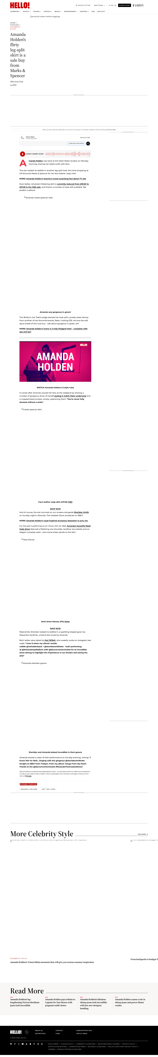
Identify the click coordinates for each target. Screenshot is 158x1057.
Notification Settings (57, 1046)
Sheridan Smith (81, 512)
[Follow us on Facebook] (15, 1044)
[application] (55, 361)
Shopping (83, 11)
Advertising (40, 1033)
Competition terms (77, 1046)
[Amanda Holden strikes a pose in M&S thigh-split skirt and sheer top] (138, 5)
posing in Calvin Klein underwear (70, 396)
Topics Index (81, 1033)
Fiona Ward (30, 137)
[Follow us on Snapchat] (30, 1044)
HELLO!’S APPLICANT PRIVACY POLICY (123, 1046)
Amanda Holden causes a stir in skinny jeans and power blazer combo (130, 1002)
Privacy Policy (128, 1044)
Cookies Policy (67, 1044)
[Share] (88, 143)
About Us (39, 1030)
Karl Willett (50, 640)
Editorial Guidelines (97, 1046)
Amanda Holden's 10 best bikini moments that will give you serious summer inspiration (52, 962)
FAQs (58, 1033)
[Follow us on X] (19, 1044)
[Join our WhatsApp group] (42, 1044)
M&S (70, 502)
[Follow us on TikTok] (23, 1044)
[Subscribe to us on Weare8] (38, 1044)
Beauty (57, 11)
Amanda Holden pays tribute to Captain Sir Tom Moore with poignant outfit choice (60, 1002)
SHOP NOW (55, 509)
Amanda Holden (36, 161)
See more (142, 834)
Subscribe (124, 5)
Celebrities (14, 11)
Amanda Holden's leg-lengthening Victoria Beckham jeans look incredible (24, 1002)
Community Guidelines (85, 1044)
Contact (59, 1030)
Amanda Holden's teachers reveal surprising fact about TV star (56, 179)
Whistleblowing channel (109, 1044)
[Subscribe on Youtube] (26, 1044)
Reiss (67, 621)
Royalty (26, 11)
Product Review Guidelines (69, 1049)
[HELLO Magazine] (20, 5)
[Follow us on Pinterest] (34, 1044)
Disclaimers (53, 1044)
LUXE (93, 11)
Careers (51, 1049)
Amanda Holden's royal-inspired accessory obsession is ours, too (57, 521)
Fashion (36, 11)
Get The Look (49, 789)
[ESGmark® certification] (25, 1032)
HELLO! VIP (101, 11)
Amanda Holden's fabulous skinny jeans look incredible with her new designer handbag (93, 1004)
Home (13, 23)
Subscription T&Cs (83, 1030)
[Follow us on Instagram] (11, 1044)
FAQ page (28, 776)
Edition (98, 5)
